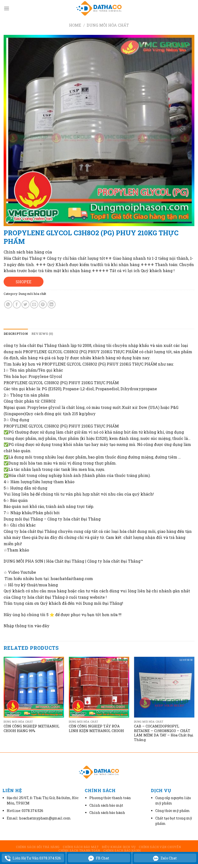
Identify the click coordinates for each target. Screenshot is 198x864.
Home (75, 25)
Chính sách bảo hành (122, 850)
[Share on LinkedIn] (52, 304)
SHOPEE (23, 281)
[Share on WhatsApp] (8, 304)
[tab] (16, 333)
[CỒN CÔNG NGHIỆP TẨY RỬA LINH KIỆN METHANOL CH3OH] (99, 687)
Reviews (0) (42, 334)
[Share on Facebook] (17, 304)
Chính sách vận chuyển (160, 847)
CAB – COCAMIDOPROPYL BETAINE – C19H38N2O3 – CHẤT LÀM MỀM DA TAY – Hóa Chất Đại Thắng (163, 733)
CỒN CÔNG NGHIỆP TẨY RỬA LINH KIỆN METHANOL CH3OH (96, 728)
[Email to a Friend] (34, 304)
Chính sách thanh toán (79, 850)
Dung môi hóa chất (108, 25)
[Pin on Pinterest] (43, 304)
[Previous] (3, 704)
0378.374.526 (32, 810)
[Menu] (6, 8)
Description (16, 334)
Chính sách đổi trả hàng (38, 847)
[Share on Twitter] (25, 304)
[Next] (194, 704)
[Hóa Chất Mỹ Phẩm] (99, 8)
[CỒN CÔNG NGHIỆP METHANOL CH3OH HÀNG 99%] (34, 687)
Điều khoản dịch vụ (119, 847)
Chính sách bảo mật (81, 847)
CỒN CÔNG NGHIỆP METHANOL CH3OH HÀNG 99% (31, 728)
